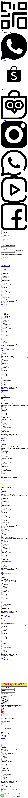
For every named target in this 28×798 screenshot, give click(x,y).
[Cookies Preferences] (2, 795)
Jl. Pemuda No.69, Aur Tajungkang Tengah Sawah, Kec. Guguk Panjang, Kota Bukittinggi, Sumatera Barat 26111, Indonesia (14, 684)
